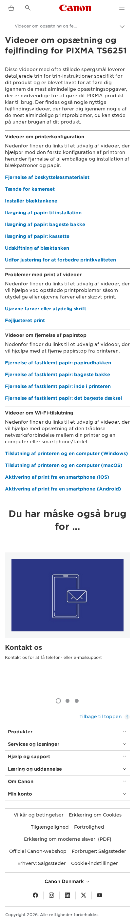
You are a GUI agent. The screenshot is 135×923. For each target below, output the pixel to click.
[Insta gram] (51, 895)
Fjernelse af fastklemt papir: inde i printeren (58, 386)
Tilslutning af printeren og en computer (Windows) (66, 453)
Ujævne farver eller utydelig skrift (45, 308)
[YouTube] (99, 895)
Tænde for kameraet (30, 189)
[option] (67, 619)
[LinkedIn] (67, 895)
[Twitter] (83, 895)
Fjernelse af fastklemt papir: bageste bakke (57, 374)
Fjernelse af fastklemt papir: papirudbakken (58, 362)
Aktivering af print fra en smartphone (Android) (63, 488)
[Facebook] (35, 895)
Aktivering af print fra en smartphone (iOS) (57, 477)
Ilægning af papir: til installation (43, 212)
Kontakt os (23, 647)
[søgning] (28, 8)
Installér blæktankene (31, 200)
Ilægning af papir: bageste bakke (45, 224)
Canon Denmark (65, 881)
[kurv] (11, 8)
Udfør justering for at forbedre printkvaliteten (60, 259)
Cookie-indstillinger (94, 863)
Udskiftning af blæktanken (37, 248)
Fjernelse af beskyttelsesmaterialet (47, 177)
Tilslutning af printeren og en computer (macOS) (64, 465)
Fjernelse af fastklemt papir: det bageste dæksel (63, 398)
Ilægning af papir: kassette (37, 236)
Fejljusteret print (25, 320)
